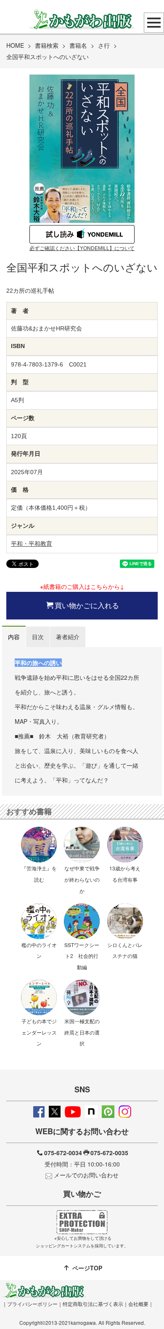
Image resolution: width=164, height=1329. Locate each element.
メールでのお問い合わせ (86, 1175)
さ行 (104, 45)
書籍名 (78, 45)
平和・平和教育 (31, 543)
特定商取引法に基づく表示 (93, 1303)
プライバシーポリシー (32, 1303)
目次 (38, 636)
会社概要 (138, 1303)
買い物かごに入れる (87, 605)
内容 (14, 636)
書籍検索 (46, 45)
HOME (15, 45)
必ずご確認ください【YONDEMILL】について (82, 248)
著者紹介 (67, 636)
